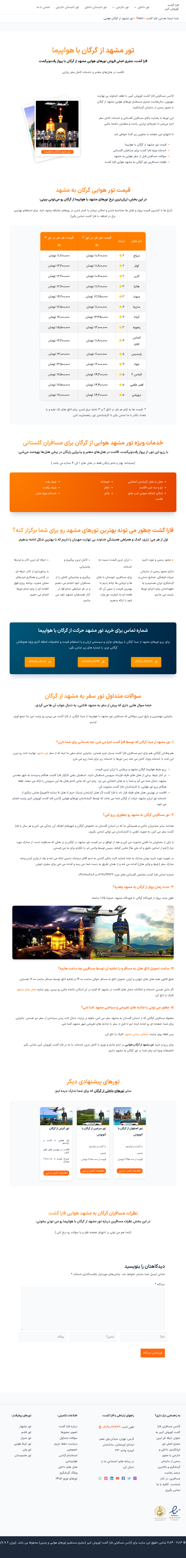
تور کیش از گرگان (59, 1128)
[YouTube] (117, 1478)
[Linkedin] (112, 1478)
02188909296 (91, 661)
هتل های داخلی (67, 1467)
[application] (136, 7)
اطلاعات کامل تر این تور (130, 1171)
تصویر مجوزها (69, 1432)
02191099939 (143, 661)
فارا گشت (151, 18)
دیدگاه (160, 1284)
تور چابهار (25, 1426)
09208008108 (37, 661)
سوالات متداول (68, 1438)
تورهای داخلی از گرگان (109, 1091)
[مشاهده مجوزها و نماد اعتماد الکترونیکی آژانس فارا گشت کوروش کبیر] (166, 1513)
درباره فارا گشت (68, 1426)
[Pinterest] (106, 1478)
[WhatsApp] (100, 1478)
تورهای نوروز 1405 (66, 1478)
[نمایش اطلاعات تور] (130, 1116)
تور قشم (26, 1432)
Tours (139, 18)
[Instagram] (135, 1478)
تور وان (27, 1450)
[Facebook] (123, 1478)
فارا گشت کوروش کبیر (172, 7)
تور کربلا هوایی (22, 1444)
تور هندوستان (23, 1455)
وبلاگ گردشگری (68, 1473)
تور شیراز (26, 1438)
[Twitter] (129, 1478)
